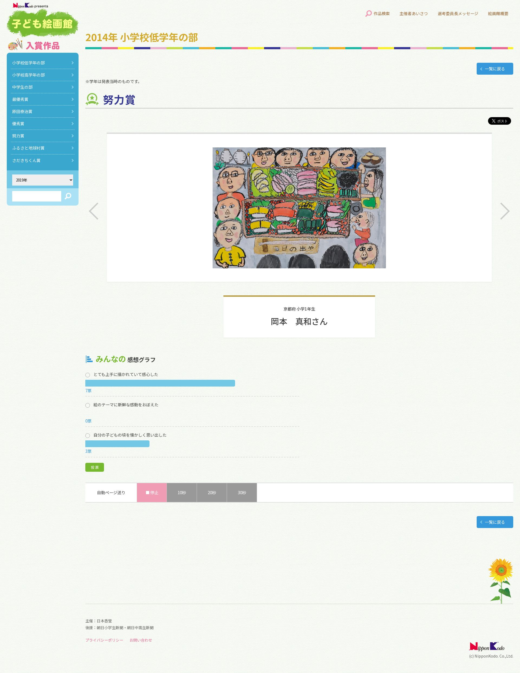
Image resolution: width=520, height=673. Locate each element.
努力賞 (18, 135)
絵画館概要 (498, 13)
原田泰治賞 (22, 111)
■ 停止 (151, 492)
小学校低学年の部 (28, 62)
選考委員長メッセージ (458, 13)
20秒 (212, 492)
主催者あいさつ (413, 13)
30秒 (242, 492)
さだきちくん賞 (26, 160)
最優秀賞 (20, 99)
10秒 (182, 492)
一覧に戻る (495, 68)
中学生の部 (22, 87)
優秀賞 (18, 123)
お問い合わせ (140, 640)
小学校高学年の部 (28, 75)
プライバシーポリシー (104, 640)
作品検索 (381, 13)
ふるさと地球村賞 (28, 148)
